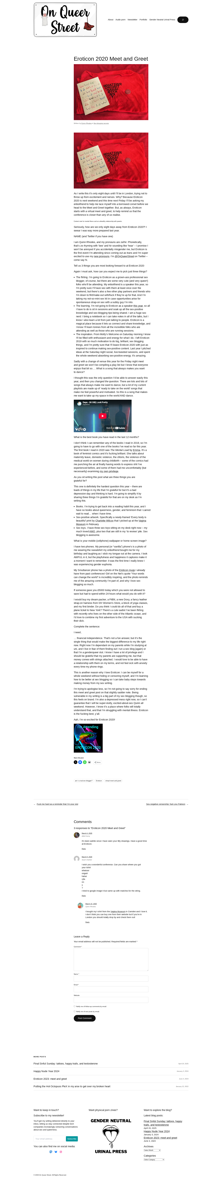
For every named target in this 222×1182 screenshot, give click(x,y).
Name (76, 974)
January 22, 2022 (182, 1086)
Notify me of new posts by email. (88, 1011)
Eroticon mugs (127, 570)
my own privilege (109, 471)
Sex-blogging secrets (101, 123)
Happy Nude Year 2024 (46, 1071)
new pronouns (101, 256)
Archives (148, 1146)
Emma (136, 450)
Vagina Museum (118, 911)
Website (77, 995)
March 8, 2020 (87, 857)
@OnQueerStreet (124, 256)
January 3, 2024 (182, 1071)
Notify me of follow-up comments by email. (91, 1006)
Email (76, 985)
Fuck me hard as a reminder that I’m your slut (57, 804)
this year (138, 305)
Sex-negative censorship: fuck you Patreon (165, 804)
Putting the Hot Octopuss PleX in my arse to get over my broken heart (72, 1086)
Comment (78, 947)
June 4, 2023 (183, 1079)
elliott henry (86, 836)
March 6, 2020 (87, 833)
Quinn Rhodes (86, 123)
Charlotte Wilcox (104, 520)
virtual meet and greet (113, 781)
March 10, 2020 (91, 904)
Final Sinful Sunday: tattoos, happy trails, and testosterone (66, 1063)
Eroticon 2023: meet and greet (50, 1079)
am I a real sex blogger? (84, 781)
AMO (92, 531)
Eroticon (99, 781)
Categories (150, 1155)
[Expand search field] (182, 20)
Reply (84, 849)
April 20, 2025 (183, 1064)
